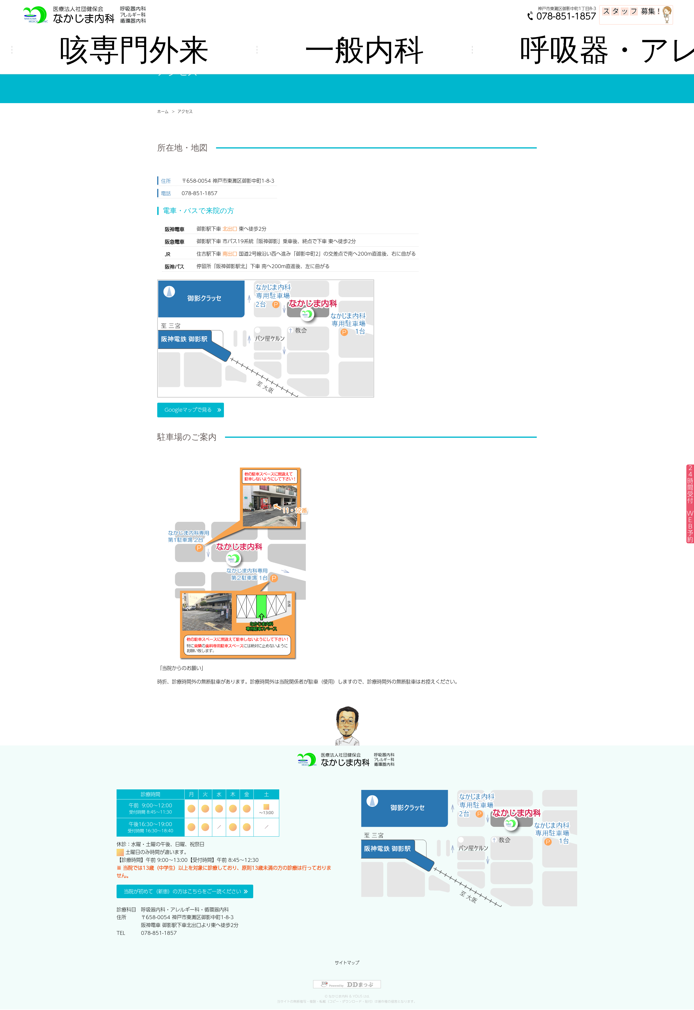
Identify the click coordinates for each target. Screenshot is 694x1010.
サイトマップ (347, 963)
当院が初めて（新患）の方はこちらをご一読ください (182, 891)
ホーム (163, 111)
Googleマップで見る (188, 409)
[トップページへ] (86, 14)
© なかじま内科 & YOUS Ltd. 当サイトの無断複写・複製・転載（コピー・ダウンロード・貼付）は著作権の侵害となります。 (347, 999)
